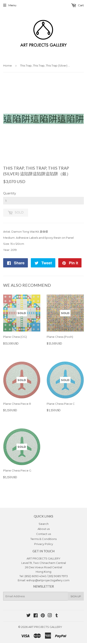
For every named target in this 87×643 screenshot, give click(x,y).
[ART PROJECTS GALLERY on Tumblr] (57, 616)
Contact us (43, 534)
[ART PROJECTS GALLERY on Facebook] (35, 616)
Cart (80, 5)
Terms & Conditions (43, 539)
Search (44, 523)
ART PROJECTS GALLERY (45, 627)
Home (7, 65)
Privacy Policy (43, 544)
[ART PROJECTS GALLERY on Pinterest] (43, 616)
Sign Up (76, 596)
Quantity (9, 193)
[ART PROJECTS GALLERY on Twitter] (28, 616)
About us (44, 528)
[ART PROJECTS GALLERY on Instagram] (50, 616)
